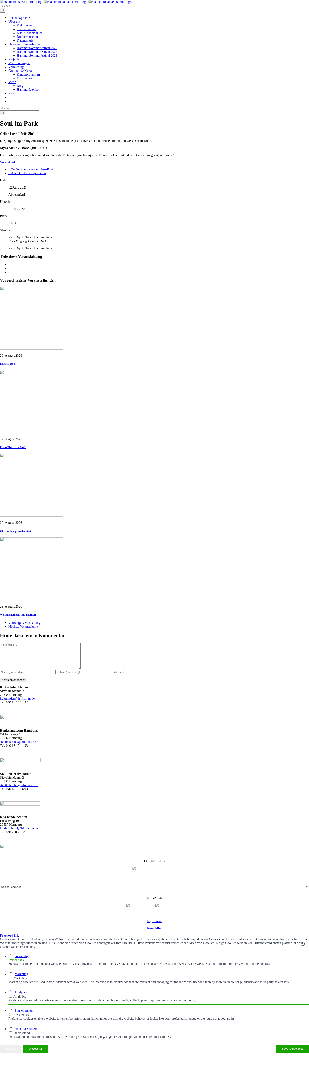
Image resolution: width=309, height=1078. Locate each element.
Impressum (154, 921)
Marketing (21, 974)
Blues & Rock (8, 363)
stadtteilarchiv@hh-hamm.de (19, 742)
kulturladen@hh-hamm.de (17, 698)
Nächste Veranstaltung (23, 626)
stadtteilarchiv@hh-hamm (17, 785)
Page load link (9, 935)
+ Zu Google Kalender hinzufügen (31, 169)
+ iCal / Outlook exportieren (27, 173)
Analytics (20, 992)
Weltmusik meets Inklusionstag (18, 614)
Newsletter (154, 928)
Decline (10, 1048)
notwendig (22, 956)
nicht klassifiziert (26, 1029)
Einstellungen (24, 1010)
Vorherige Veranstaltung (24, 623)
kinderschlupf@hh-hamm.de (19, 828)
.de (36, 785)
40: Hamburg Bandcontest (15, 531)
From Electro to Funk (13, 447)
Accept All (35, 1048)
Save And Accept (292, 1048)
